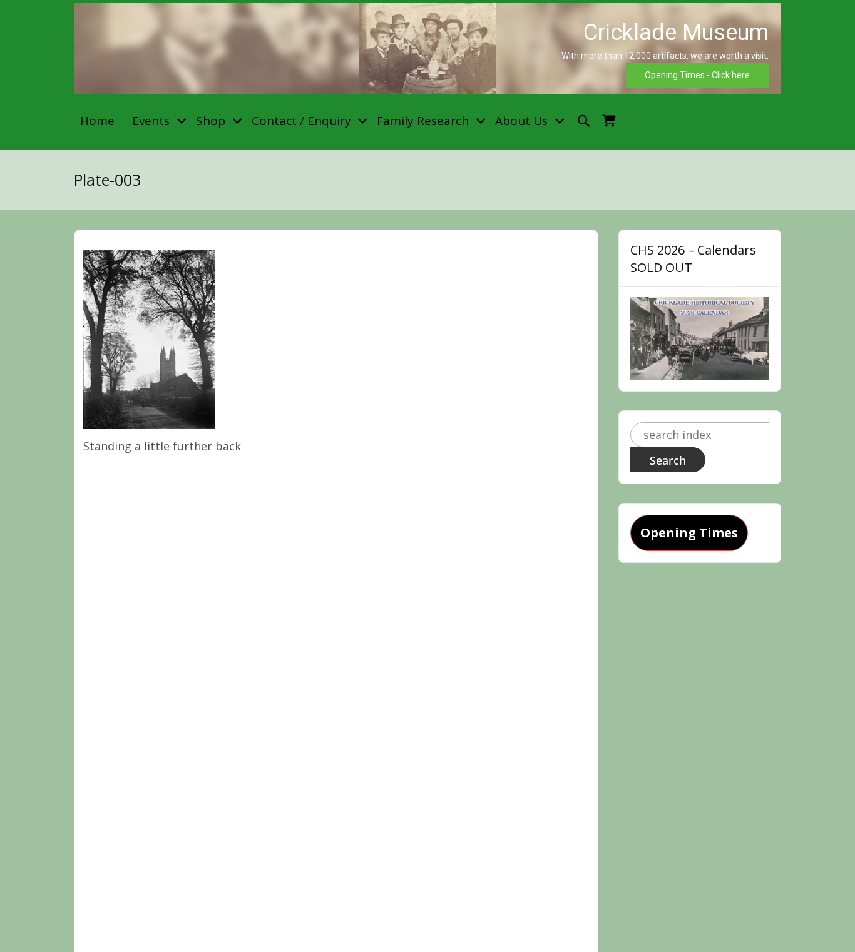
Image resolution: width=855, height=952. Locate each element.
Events (151, 121)
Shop (210, 121)
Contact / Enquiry (301, 121)
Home (97, 121)
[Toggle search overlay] (584, 121)
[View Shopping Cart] (608, 121)
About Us (521, 121)
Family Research (423, 121)
